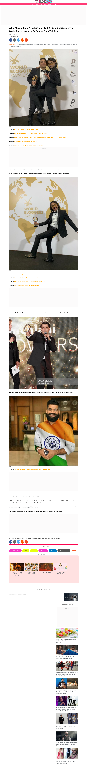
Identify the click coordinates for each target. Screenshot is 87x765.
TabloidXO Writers (14, 36)
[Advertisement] (43, 16)
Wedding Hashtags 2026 (15, 550)
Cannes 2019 (12, 44)
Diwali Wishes (43, 550)
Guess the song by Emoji (63, 550)
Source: (10, 126)
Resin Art (35, 4)
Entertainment (48, 4)
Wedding (34, 550)
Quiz (41, 4)
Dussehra (52, 550)
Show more (74, 550)
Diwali (26, 550)
